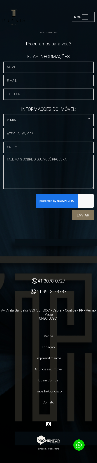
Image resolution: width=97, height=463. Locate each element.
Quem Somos (48, 380)
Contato (48, 402)
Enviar (83, 215)
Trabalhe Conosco (48, 391)
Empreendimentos (48, 358)
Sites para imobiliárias (48, 449)
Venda (48, 336)
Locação (48, 347)
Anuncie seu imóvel (48, 369)
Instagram (48, 424)
